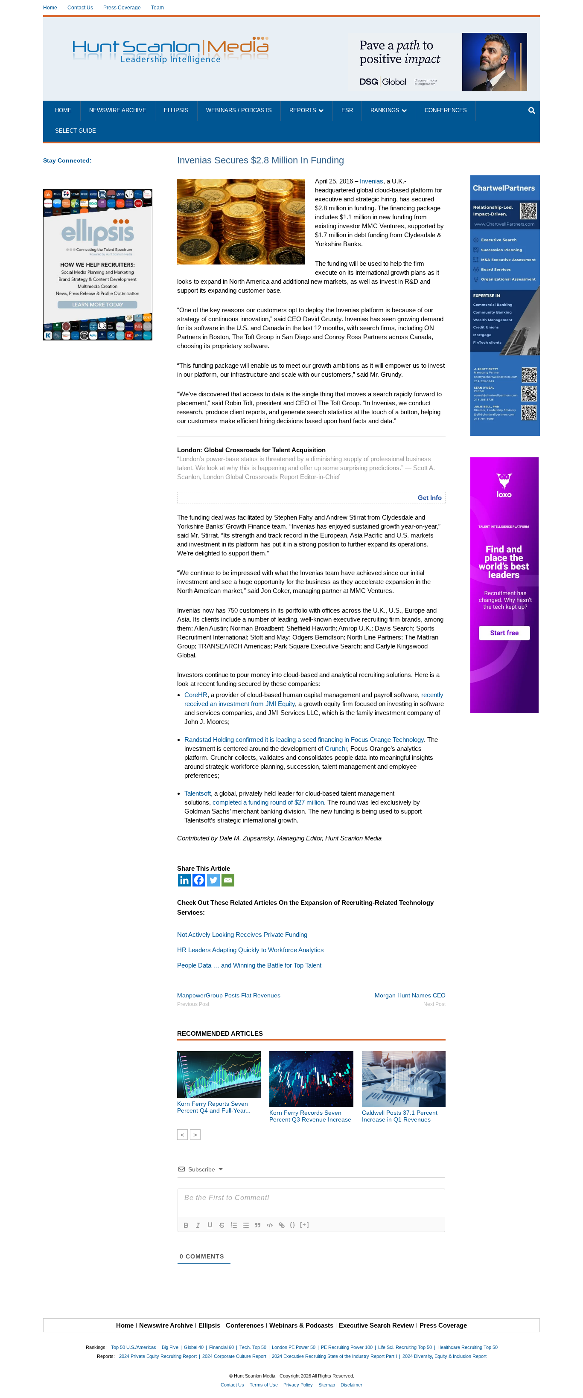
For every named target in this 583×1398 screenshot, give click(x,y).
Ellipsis (176, 110)
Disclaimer (351, 1384)
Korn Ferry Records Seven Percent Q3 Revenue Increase (310, 1116)
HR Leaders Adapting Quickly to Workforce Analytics (250, 949)
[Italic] (198, 1225)
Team (157, 8)
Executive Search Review (376, 1325)
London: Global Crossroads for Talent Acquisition (251, 449)
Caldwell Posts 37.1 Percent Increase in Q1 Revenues (399, 1116)
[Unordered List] (246, 1225)
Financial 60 (221, 1347)
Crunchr (336, 748)
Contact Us (80, 8)
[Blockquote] (258, 1225)
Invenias (371, 181)
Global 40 (194, 1347)
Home (50, 8)
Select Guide (75, 131)
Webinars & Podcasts (301, 1325)
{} (293, 1224)
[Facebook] (198, 880)
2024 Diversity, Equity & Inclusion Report (444, 1356)
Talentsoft (197, 793)
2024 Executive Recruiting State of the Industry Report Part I (334, 1356)
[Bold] (186, 1225)
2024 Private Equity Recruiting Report (158, 1356)
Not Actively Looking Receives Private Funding (242, 934)
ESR (347, 110)
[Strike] (222, 1225)
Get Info (430, 497)
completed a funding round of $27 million (268, 802)
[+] (304, 1224)
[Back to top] (571, 1386)
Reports (302, 110)
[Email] (228, 880)
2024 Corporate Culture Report (234, 1356)
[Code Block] (270, 1225)
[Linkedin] (184, 880)
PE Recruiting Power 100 (347, 1347)
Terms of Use (264, 1384)
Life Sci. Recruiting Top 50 (405, 1347)
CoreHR (195, 694)
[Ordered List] (234, 1225)
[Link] (282, 1225)
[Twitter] (213, 880)
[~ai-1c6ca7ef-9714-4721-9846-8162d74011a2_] (437, 37)
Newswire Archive (117, 110)
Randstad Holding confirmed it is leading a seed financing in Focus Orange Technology (304, 739)
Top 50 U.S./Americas (133, 1347)
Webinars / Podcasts (239, 110)
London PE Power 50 (293, 1347)
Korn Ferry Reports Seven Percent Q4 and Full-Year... (214, 1107)
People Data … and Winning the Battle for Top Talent (249, 965)
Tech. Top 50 (252, 1347)
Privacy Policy (298, 1384)
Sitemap (326, 1384)
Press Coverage (122, 8)
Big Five (170, 1347)
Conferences (446, 110)
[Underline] (210, 1225)
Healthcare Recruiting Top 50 (467, 1347)
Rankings (384, 110)
